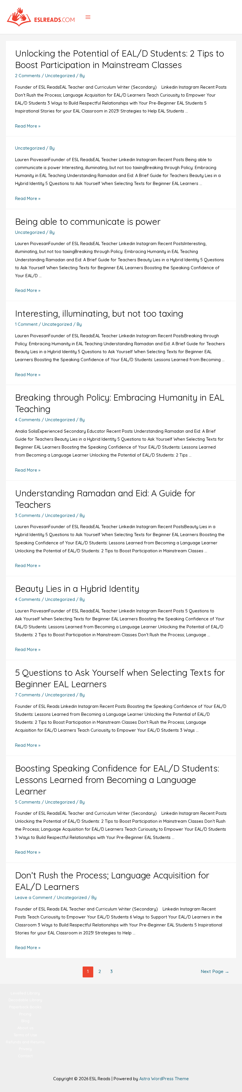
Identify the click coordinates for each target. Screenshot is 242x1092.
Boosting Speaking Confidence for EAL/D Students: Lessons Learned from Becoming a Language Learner (117, 780)
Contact (25, 1055)
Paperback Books (25, 1007)
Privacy (25, 1048)
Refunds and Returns (25, 1042)
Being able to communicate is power (88, 221)
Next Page (215, 971)
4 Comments (27, 419)
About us (25, 1027)
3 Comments (27, 515)
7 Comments (27, 695)
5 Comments (27, 802)
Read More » (27, 126)
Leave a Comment (33, 897)
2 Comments (27, 75)
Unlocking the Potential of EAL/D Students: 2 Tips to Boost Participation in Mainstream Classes (119, 59)
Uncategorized (60, 75)
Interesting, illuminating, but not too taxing (99, 313)
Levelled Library (25, 993)
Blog (25, 1020)
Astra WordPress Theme (164, 1078)
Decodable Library (25, 999)
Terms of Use (25, 1034)
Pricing (25, 1014)
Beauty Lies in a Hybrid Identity (77, 588)
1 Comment (26, 324)
